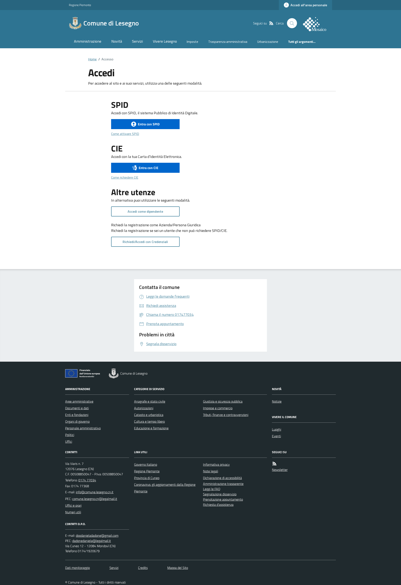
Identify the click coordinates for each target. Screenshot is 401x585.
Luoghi (276, 429)
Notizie (277, 401)
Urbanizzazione (267, 41)
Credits (143, 567)
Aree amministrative (79, 401)
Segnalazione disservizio (219, 494)
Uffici (68, 441)
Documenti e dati (77, 408)
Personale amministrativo (83, 428)
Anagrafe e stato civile (149, 401)
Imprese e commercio (217, 408)
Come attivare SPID (125, 133)
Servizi (137, 41)
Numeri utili (73, 512)
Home (92, 59)
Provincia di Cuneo (146, 477)
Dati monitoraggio (77, 567)
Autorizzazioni (143, 408)
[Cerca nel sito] (292, 23)
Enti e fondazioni (76, 414)
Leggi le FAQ (211, 488)
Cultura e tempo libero (149, 421)
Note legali (210, 471)
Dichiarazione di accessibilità (222, 477)
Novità (116, 41)
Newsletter (280, 469)
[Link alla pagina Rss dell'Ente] (274, 463)
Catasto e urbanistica (148, 414)
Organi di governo (77, 421)
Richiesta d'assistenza (218, 504)
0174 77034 (87, 480)
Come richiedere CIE (124, 177)
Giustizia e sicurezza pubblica (222, 401)
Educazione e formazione (151, 428)
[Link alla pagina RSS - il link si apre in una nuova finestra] (271, 23)
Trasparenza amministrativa (227, 41)
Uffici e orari (73, 505)
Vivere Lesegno (165, 41)
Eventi (276, 436)
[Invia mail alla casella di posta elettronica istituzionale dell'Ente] (94, 492)
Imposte (192, 41)
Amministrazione (87, 41)
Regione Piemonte (80, 5)
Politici (69, 434)
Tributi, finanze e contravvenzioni (225, 414)
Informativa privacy (216, 464)
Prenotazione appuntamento (223, 499)
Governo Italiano (145, 464)
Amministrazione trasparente (223, 483)
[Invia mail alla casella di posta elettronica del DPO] (97, 535)
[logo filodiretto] (317, 23)
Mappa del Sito (177, 567)
